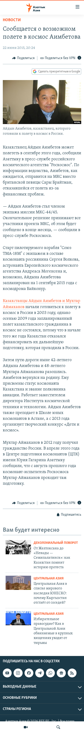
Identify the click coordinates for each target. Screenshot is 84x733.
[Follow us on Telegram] (39, 673)
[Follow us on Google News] (61, 673)
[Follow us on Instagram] (18, 673)
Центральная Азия (49, 578)
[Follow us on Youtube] (7, 673)
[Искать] (58, 727)
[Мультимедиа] (26, 727)
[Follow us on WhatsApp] (50, 673)
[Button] (23, 58)
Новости (12, 20)
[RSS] (72, 673)
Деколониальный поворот (56, 543)
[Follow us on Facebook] (28, 673)
